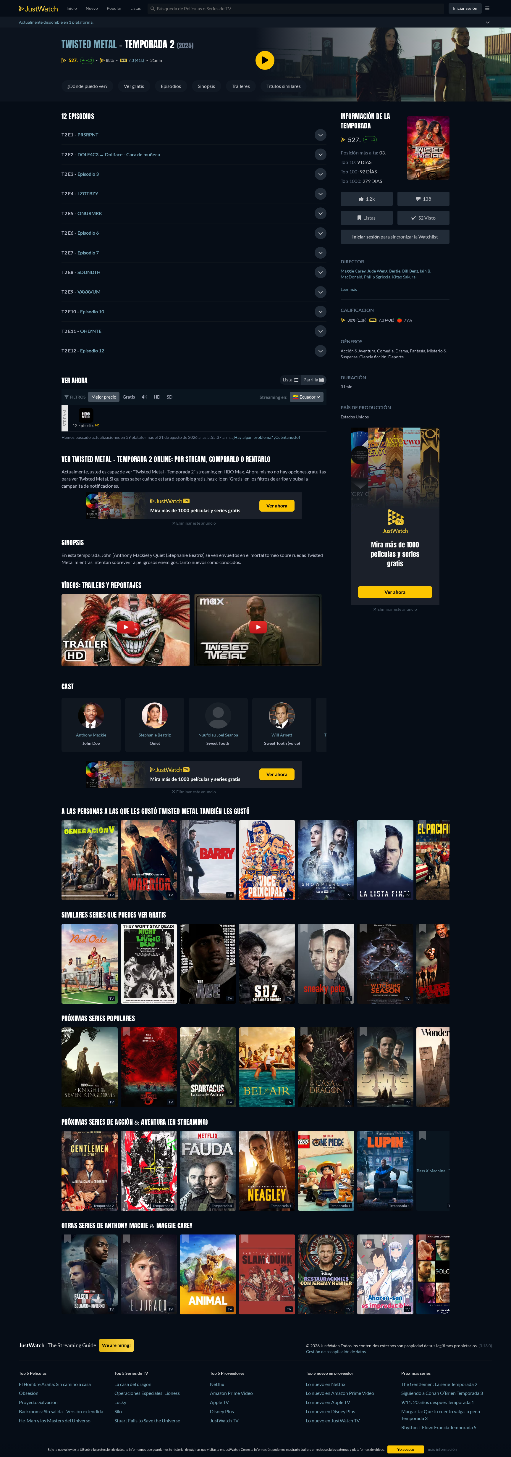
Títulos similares (283, 86)
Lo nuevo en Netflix (325, 1384)
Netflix (217, 1384)
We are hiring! (116, 1345)
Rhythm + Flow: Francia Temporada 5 (438, 1427)
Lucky (120, 1402)
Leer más (349, 289)
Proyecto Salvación (38, 1402)
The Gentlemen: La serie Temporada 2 (439, 1384)
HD (157, 396)
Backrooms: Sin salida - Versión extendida (61, 1411)
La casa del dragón (132, 1384)
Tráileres (241, 86)
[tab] (194, 135)
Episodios (171, 86)
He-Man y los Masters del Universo (54, 1420)
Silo (118, 1411)
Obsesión (28, 1393)
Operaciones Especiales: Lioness (147, 1393)
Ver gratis (134, 86)
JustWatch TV (224, 1420)
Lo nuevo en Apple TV (328, 1402)
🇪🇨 (304, 396)
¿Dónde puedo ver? (87, 86)
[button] (208, 1067)
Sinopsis (206, 86)
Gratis (129, 396)
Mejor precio (103, 396)
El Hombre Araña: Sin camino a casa (55, 1384)
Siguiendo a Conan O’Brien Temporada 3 (442, 1393)
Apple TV (219, 1402)
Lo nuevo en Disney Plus (330, 1411)
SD (169, 396)
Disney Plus (222, 1411)
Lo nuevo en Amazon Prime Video (340, 1393)
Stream (64, 418)
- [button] (80, 134)
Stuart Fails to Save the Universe (147, 1420)
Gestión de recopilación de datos (336, 1351)
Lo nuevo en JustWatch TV (333, 1420)
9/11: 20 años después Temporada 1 (437, 1402)
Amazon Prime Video (231, 1393)
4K (144, 396)
